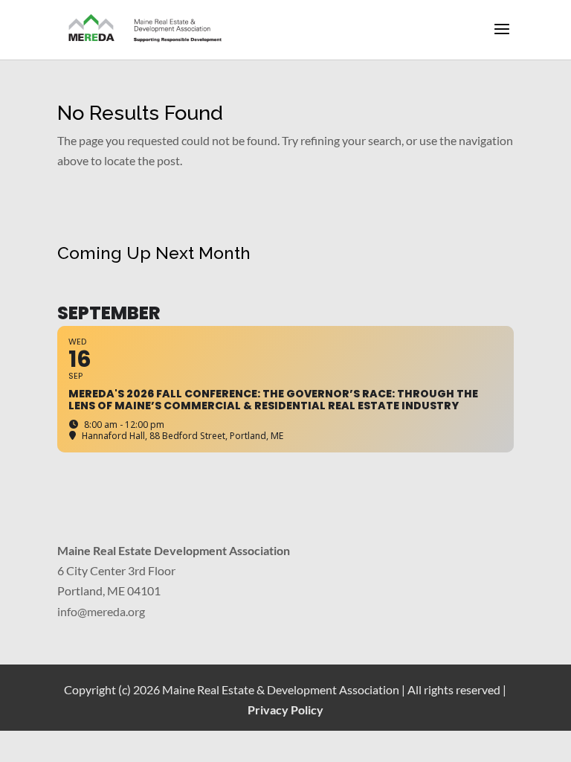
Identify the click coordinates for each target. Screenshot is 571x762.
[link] (145, 29)
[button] (502, 39)
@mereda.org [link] (111, 611)
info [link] (67, 611)
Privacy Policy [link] (285, 709)
